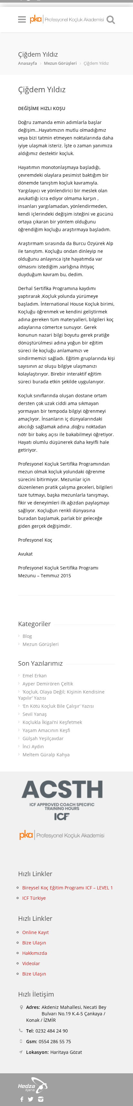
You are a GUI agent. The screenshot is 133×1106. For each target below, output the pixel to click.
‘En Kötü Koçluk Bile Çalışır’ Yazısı (58, 706)
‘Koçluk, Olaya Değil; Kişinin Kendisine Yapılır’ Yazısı (61, 695)
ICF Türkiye (34, 898)
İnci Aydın (33, 746)
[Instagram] (40, 1098)
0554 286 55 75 (55, 1041)
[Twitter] (31, 1098)
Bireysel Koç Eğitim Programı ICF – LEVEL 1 (67, 888)
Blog (27, 636)
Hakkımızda (34, 953)
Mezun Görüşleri (60, 63)
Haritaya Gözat (66, 1052)
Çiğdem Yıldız (42, 89)
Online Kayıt (35, 932)
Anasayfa (27, 63)
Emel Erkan (35, 675)
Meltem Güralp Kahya (46, 754)
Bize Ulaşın (34, 943)
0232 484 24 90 (52, 1031)
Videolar (31, 963)
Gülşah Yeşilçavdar (43, 738)
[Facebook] (22, 1098)
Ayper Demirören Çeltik (48, 684)
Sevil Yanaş (35, 714)
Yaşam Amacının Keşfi (46, 730)
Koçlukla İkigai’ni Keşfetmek (52, 722)
